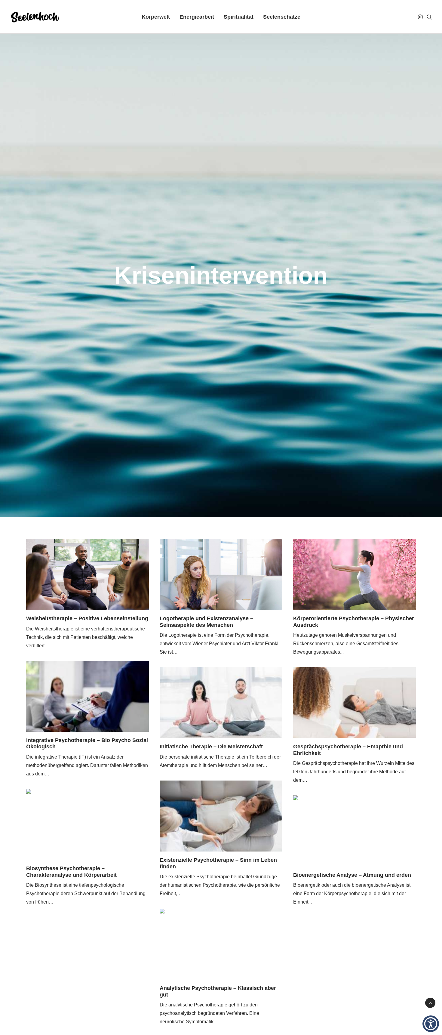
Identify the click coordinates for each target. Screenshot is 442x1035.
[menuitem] (155, 17)
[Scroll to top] (430, 1002)
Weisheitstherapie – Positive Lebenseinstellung (87, 618)
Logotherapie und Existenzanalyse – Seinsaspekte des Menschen (206, 621)
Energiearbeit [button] (197, 17)
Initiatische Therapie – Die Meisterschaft (211, 747)
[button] (421, 17)
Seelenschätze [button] (281, 17)
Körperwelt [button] (156, 17)
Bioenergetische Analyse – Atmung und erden (352, 875)
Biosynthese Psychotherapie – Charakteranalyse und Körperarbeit (71, 871)
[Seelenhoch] (35, 17)
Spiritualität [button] (238, 17)
